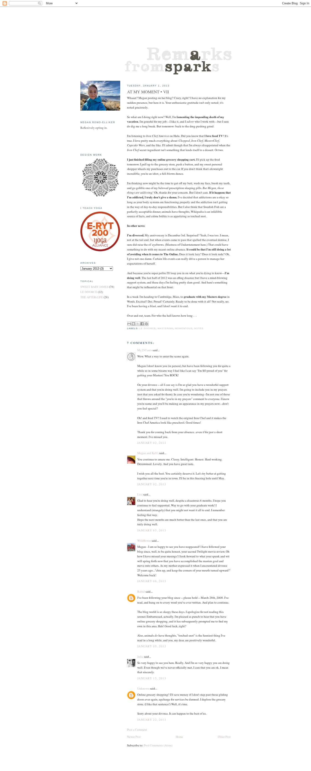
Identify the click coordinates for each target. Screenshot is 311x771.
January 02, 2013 (151, 443)
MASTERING (165, 328)
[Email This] (129, 323)
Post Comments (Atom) (158, 745)
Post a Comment (137, 730)
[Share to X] (137, 323)
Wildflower (144, 540)
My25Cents (144, 350)
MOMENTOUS (183, 328)
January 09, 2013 (151, 646)
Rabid (141, 591)
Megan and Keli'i (147, 453)
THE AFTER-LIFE (91, 297)
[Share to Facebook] (142, 323)
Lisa (140, 494)
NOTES (198, 328)
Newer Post (134, 737)
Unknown (143, 688)
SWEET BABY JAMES (94, 287)
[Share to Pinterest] (146, 323)
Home (179, 737)
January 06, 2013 (151, 581)
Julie (140, 657)
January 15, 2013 (151, 678)
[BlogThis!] (133, 323)
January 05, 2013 (151, 530)
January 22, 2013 (151, 720)
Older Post (224, 737)
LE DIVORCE (147, 328)
